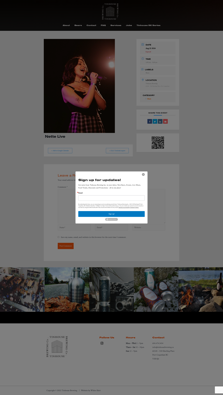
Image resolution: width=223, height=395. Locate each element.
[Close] (143, 174)
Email (80, 193)
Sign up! (112, 214)
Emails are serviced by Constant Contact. (129, 207)
